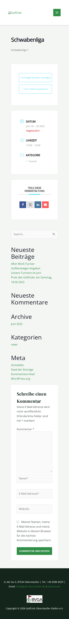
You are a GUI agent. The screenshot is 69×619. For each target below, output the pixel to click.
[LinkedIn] (37, 204)
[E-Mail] (45, 204)
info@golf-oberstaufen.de (30, 586)
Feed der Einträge (22, 369)
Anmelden (17, 365)
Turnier (32, 161)
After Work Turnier (23, 264)
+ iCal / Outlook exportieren (35, 89)
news (14, 344)
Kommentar (25, 429)
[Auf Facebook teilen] (22, 204)
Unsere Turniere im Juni (26, 273)
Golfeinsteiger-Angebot (25, 268)
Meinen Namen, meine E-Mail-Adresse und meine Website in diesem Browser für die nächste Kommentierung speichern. (34, 531)
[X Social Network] (30, 204)
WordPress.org (20, 378)
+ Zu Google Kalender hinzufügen (35, 77)
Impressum (54, 586)
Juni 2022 (16, 324)
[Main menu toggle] (57, 12)
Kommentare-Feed (23, 374)
